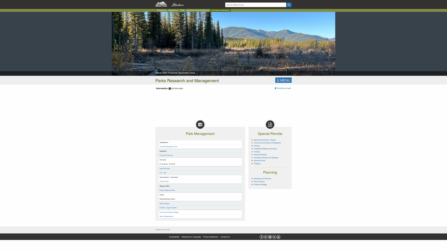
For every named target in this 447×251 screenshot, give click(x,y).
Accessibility (174, 236)
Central (182, 10)
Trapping (257, 163)
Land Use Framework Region (169, 212)
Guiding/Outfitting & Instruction (265, 148)
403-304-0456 (164, 181)
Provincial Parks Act (166, 155)
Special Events (259, 160)
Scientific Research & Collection (266, 157)
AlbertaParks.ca (173, 10)
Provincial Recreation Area (168, 146)
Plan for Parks (259, 181)
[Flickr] (266, 236)
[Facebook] (262, 236)
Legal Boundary (165, 168)
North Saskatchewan (166, 216)
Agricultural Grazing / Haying (265, 140)
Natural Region (164, 203)
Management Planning (262, 178)
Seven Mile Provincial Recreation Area (198, 10)
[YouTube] (278, 236)
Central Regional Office (167, 190)
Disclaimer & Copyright (191, 236)
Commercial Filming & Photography (267, 142)
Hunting (257, 151)
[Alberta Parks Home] (162, 4)
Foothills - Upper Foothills (168, 207)
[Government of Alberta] (176, 4)
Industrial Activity (260, 154)
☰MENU (283, 80)
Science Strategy (260, 184)
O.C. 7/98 (163, 173)
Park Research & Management (221, 10)
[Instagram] (270, 236)
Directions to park (283, 88)
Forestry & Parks (161, 10)
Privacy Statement (210, 236)
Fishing (256, 145)
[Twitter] (274, 236)
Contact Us (225, 236)
